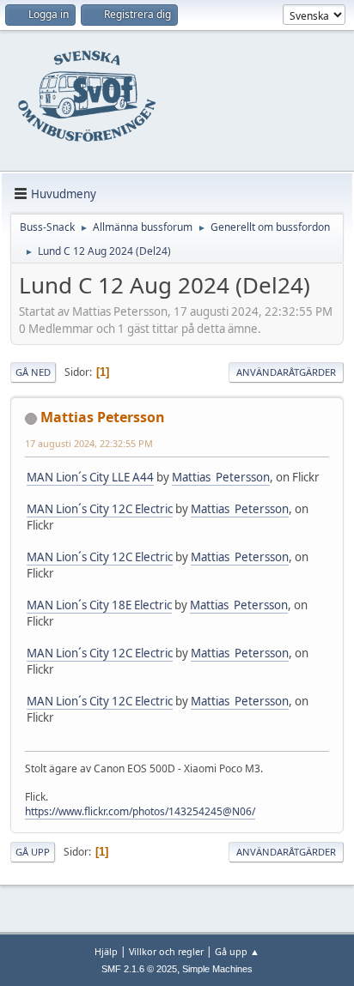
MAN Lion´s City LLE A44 (90, 477)
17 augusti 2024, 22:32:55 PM (89, 443)
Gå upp (32, 851)
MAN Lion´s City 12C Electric (100, 509)
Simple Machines (217, 969)
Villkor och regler (166, 951)
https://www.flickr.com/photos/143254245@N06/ (140, 811)
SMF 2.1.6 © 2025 (139, 969)
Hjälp (106, 951)
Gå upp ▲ (237, 951)
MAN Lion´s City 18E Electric (99, 605)
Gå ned (33, 372)
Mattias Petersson (102, 417)
